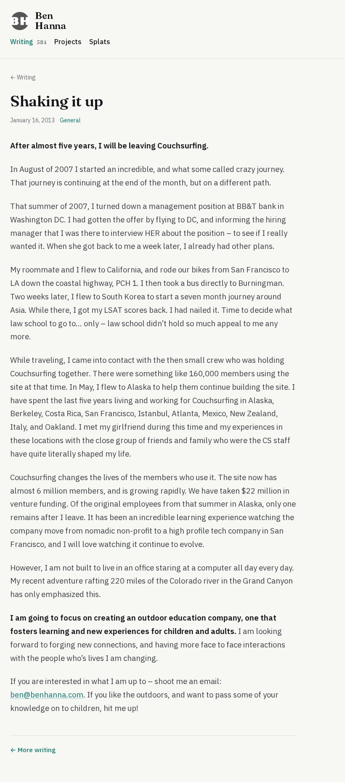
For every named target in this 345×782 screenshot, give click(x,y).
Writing (28, 41)
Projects (68, 41)
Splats (99, 41)
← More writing (33, 750)
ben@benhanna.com (46, 695)
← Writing (23, 77)
